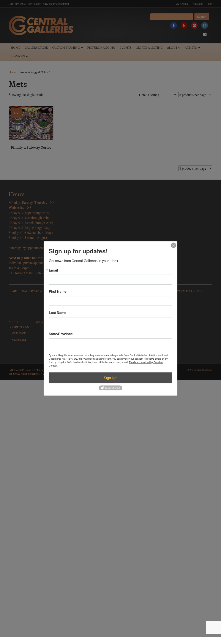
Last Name (57, 312)
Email (53, 270)
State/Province (61, 334)
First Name (57, 291)
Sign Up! (110, 377)
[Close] (173, 245)
